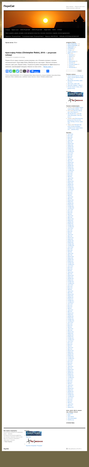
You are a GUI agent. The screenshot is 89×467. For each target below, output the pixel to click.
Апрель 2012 (70, 404)
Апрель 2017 (70, 310)
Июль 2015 (70, 342)
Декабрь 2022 (71, 203)
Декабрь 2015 (71, 335)
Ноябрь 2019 (70, 261)
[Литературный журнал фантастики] (75, 96)
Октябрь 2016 (71, 319)
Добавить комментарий (46, 76)
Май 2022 (70, 214)
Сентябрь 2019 (71, 264)
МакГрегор (8, 76)
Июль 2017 (70, 305)
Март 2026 (70, 142)
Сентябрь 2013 (71, 377)
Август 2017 (70, 303)
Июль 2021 (70, 229)
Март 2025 (70, 160)
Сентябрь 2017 (71, 302)
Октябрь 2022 (71, 206)
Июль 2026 (70, 135)
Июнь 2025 (70, 156)
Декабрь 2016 (71, 316)
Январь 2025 (70, 164)
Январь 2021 (70, 239)
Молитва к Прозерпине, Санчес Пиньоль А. (75, 115)
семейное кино (18, 76)
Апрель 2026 (70, 140)
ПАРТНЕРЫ (70, 48)
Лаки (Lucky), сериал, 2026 (74, 83)
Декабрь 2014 (71, 353)
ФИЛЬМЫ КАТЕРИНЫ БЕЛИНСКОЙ (69, 36)
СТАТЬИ (59, 30)
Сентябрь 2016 (71, 321)
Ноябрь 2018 (70, 280)
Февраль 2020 (71, 256)
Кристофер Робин (56, 75)
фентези (33, 76)
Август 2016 (70, 322)
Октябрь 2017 (71, 300)
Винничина (71, 55)
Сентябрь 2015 (71, 339)
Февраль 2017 (71, 313)
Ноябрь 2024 (70, 167)
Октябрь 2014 (71, 357)
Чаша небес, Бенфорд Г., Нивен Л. (75, 85)
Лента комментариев (72, 418)
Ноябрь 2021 (70, 223)
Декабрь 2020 (71, 240)
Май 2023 (70, 195)
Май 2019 (70, 270)
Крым (70, 59)
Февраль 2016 (71, 331)
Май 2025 (70, 157)
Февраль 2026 (71, 143)
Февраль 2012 (71, 407)
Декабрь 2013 (71, 372)
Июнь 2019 (70, 269)
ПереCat (9, 6)
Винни (34, 75)
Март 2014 (70, 368)
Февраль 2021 (71, 237)
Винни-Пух (39, 75)
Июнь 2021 (70, 231)
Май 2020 (70, 251)
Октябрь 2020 (71, 244)
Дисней (44, 75)
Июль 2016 (70, 324)
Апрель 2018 (70, 291)
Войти (69, 415)
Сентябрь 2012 (71, 396)
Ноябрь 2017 (70, 299)
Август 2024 (70, 171)
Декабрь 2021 (71, 222)
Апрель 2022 (70, 215)
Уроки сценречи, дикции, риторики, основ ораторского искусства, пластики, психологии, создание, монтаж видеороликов (38, 33)
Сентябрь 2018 (71, 283)
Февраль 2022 (71, 219)
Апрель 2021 (70, 234)
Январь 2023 (70, 201)
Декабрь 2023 (71, 184)
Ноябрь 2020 (70, 242)
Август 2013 (70, 379)
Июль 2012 (70, 399)
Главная (8, 30)
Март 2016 (70, 330)
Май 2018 (70, 289)
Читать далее (48, 66)
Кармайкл (48, 75)
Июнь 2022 (70, 212)
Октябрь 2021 (71, 225)
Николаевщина (72, 61)
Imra (24, 57)
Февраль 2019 (71, 275)
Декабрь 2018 (71, 278)
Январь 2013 (70, 390)
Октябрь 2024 (71, 168)
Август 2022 (70, 209)
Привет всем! (15, 30)
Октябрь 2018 (71, 281)
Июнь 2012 (70, 401)
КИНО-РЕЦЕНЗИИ (25, 30)
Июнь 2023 (70, 193)
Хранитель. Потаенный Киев (13, 36)
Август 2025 (70, 153)
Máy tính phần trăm (72, 113)
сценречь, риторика (72, 51)
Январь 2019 (70, 277)
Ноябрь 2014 (70, 355)
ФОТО (54, 30)
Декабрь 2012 (71, 391)
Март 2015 (70, 349)
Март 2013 (70, 386)
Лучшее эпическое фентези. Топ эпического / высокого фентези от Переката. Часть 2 (76, 77)
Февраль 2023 (71, 200)
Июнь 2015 (70, 344)
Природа (71, 66)
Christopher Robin (27, 75)
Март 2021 (70, 236)
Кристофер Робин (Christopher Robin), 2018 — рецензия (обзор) (30, 53)
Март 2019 (70, 273)
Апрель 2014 (70, 366)
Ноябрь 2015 (70, 336)
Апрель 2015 (70, 347)
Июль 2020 (70, 248)
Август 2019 (70, 266)
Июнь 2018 (70, 288)
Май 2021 (70, 233)
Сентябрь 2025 (71, 151)
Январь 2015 (70, 352)
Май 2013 (70, 383)
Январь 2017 (70, 314)
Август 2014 (70, 360)
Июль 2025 (70, 154)
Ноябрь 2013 (70, 374)
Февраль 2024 (71, 181)
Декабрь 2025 (71, 146)
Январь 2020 (70, 258)
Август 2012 (70, 397)
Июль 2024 (70, 173)
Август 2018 (70, 284)
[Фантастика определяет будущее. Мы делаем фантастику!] (76, 102)
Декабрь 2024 (71, 165)
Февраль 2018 (71, 294)
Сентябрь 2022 (71, 208)
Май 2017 (70, 308)
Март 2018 (70, 292)
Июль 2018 (70, 286)
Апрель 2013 (70, 385)
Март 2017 (70, 311)
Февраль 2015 (71, 350)
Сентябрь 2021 (71, 226)
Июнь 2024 (70, 175)
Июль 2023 (70, 192)
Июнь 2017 (70, 306)
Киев (70, 58)
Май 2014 (70, 364)
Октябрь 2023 (71, 187)
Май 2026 (70, 138)
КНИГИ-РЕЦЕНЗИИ (37, 30)
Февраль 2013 (71, 388)
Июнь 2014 (70, 363)
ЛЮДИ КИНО (47, 30)
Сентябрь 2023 (71, 189)
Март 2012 (70, 405)
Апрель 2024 (70, 178)
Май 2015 (70, 346)
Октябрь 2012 (71, 394)
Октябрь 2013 (71, 375)
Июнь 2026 (70, 137)
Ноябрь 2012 (70, 393)
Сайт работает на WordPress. (75, 448)
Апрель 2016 (70, 328)
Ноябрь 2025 (70, 148)
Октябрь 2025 (71, 149)
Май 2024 (70, 176)
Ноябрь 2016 (70, 317)
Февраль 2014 (71, 369)
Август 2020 (70, 247)
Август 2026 (70, 134)
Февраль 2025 (71, 162)
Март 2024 (70, 179)
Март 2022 (70, 217)
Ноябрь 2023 (70, 186)
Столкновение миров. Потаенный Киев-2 (32, 36)
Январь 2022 (70, 220)
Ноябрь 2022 (70, 204)
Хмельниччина (72, 67)
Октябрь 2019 (71, 262)
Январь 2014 (70, 371)
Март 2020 (70, 255)
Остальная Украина (73, 64)
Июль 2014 (70, 361)
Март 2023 (70, 198)
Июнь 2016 (70, 325)
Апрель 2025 (70, 159)
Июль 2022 (70, 211)
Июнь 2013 (70, 382)
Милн (12, 76)
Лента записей (71, 416)
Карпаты (71, 56)
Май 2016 (70, 327)
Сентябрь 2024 (71, 170)
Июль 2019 (70, 267)
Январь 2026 (70, 145)
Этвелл (38, 76)
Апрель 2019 (70, 272)
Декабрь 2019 (71, 259)
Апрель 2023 (70, 197)
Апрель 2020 (70, 253)
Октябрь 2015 (71, 338)
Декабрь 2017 (71, 297)
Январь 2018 (70, 295)
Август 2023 (70, 190)
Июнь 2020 (70, 250)
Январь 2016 (70, 333)
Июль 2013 (70, 380)
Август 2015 (70, 341)
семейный (24, 76)
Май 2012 (70, 402)
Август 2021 (70, 228)
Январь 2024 (70, 182)
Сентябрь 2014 (71, 358)
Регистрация (70, 413)
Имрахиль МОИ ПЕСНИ (51, 36)
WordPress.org (71, 419)
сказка (29, 76)
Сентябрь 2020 (71, 245)
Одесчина (71, 62)
